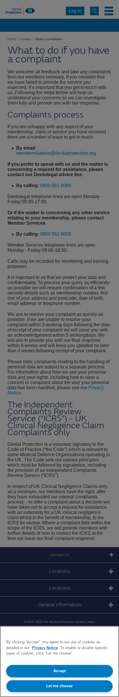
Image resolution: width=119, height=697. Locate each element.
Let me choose (59, 686)
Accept (59, 671)
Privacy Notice (45, 648)
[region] (59, 661)
